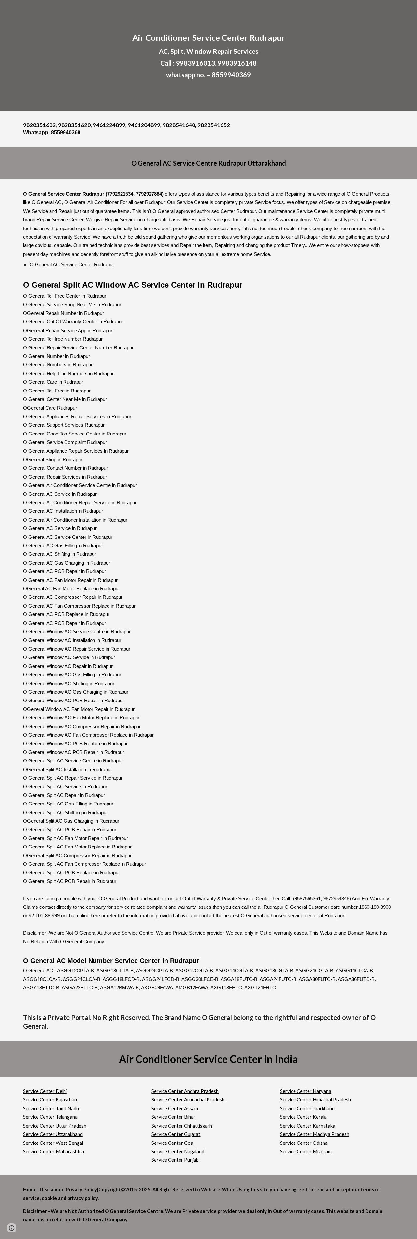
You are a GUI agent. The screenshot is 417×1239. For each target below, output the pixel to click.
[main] (208, 55)
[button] (11, 1227)
